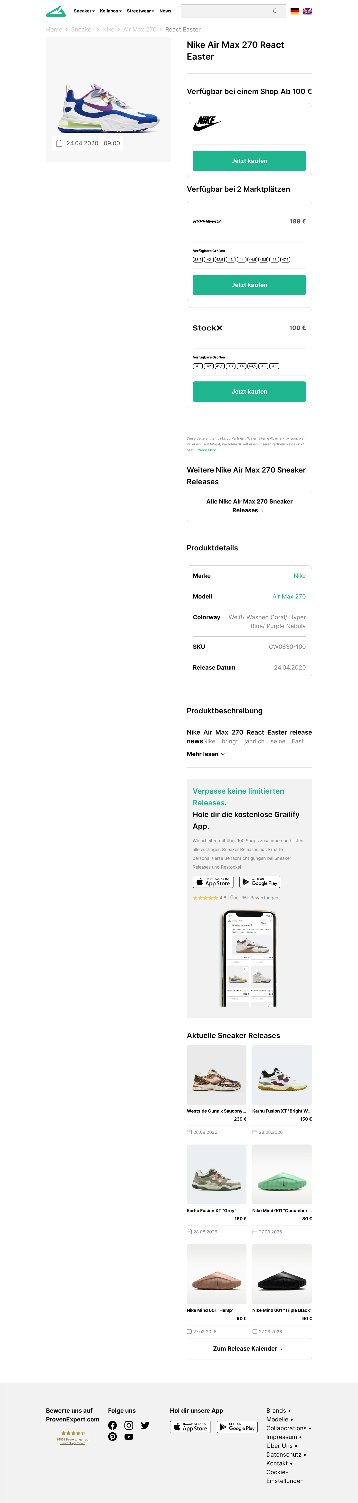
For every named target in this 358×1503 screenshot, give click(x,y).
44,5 (252, 260)
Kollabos (109, 10)
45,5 (263, 260)
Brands (276, 1410)
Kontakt (277, 1463)
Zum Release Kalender (245, 1348)
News (165, 10)
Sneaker (82, 10)
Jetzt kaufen (249, 160)
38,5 (198, 260)
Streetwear (139, 10)
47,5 (285, 260)
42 (209, 260)
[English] (307, 10)
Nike (108, 29)
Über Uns (279, 1445)
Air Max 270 (140, 29)
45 (263, 366)
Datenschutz (283, 1454)
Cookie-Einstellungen (285, 1476)
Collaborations (286, 1428)
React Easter (183, 29)
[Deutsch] (295, 10)
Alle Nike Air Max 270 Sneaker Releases (249, 506)
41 (198, 366)
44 (241, 260)
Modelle (277, 1419)
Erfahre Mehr (206, 450)
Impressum (281, 1436)
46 (274, 260)
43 (230, 260)
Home (54, 29)
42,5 (219, 260)
